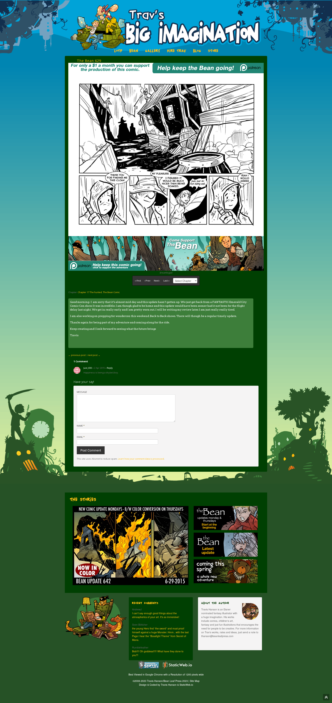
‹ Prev (147, 280)
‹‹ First (138, 280)
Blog (197, 50)
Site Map (195, 681)
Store (213, 50)
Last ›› (166, 280)
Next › (157, 280)
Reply (110, 367)
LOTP (118, 50)
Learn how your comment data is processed (141, 458)
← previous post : (77, 355)
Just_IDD (88, 367)
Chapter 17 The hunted (90, 292)
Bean (133, 50)
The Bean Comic (111, 292)
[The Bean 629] (166, 75)
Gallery (152, 50)
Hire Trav (176, 50)
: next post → (93, 355)
